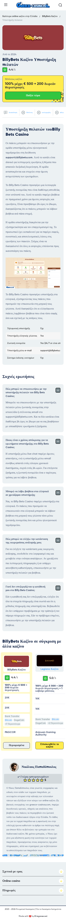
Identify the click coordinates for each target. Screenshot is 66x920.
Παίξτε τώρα (33, 95)
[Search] (60, 5)
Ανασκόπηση (12, 112)
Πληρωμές (9, 890)
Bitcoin (8, 720)
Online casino (11, 881)
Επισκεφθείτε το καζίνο (49, 745)
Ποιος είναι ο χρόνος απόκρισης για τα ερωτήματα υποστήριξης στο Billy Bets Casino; (27, 444)
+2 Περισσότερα (55, 723)
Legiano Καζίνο (49, 669)
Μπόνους (29, 112)
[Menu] (5, 4)
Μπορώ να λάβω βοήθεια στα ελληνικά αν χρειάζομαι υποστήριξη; (27, 493)
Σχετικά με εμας (12, 871)
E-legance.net (41, 916)
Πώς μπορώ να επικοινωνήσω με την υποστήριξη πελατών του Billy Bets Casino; (26, 393)
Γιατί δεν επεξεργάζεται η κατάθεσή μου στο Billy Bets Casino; (25, 589)
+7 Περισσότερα (12, 724)
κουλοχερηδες (46, 112)
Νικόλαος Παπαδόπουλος (39, 767)
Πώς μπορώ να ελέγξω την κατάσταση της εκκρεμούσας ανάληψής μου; (27, 541)
